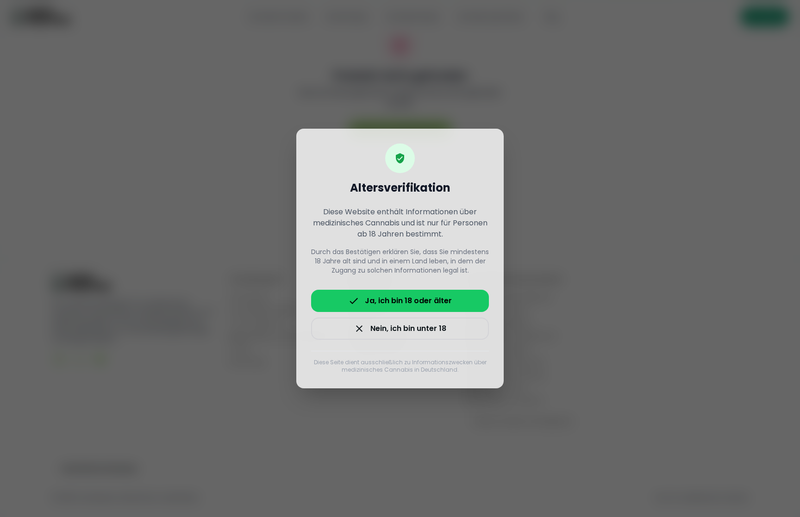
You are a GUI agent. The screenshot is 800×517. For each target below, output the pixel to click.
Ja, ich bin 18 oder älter (400, 300)
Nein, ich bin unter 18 (400, 328)
